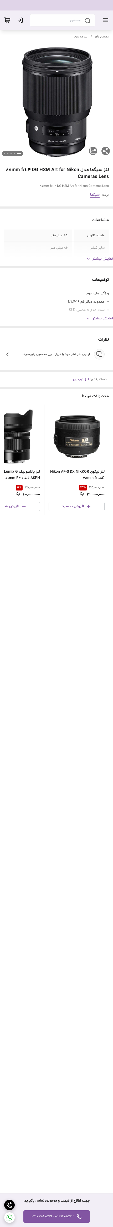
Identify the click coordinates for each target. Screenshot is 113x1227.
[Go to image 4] (7, 153)
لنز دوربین (81, 37)
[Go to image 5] (4, 153)
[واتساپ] (9, 1217)
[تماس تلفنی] (9, 1205)
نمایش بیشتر (103, 258)
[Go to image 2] (14, 153)
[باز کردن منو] (104, 20)
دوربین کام (102, 37)
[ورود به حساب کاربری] (21, 20)
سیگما (95, 194)
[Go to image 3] (11, 153)
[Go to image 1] (19, 153)
